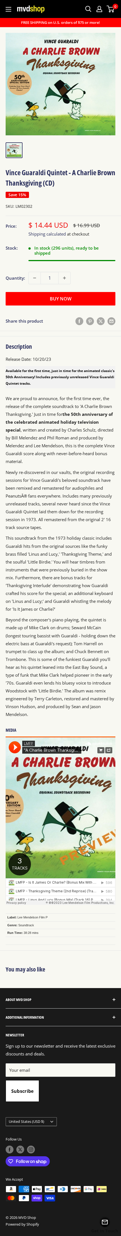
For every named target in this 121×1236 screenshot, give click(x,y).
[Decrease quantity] (35, 278)
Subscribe (22, 1091)
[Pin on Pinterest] (90, 321)
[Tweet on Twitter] (101, 321)
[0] (110, 9)
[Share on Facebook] (79, 321)
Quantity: (15, 278)
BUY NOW (60, 299)
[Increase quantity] (64, 278)
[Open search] (88, 9)
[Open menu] (8, 9)
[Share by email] (111, 321)
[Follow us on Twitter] (20, 1149)
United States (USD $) (26, 1121)
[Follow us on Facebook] (10, 1149)
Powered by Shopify (22, 1224)
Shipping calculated (47, 234)
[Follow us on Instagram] (31, 1149)
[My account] (99, 9)
